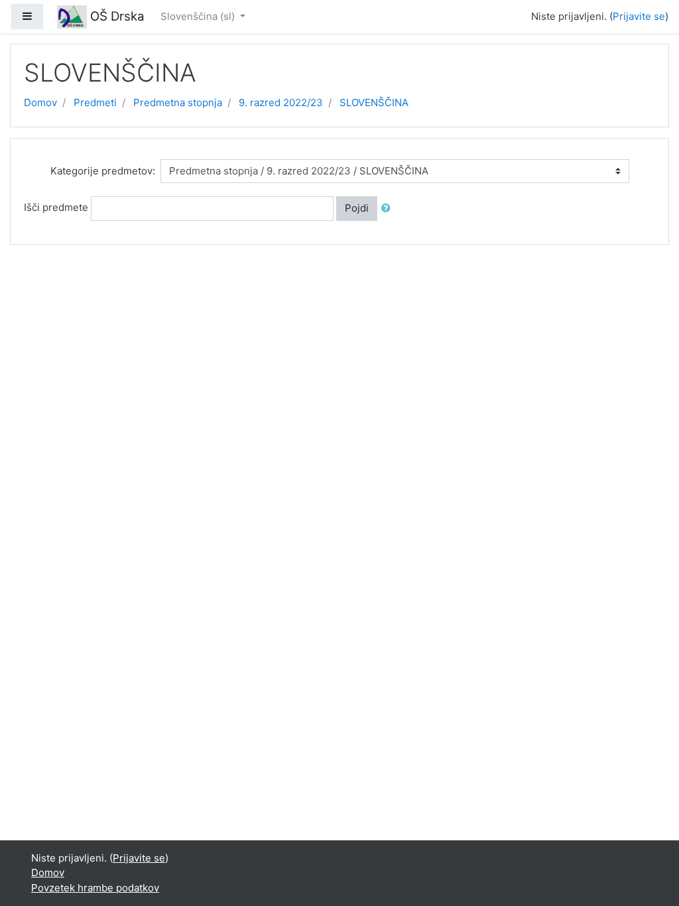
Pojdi (357, 208)
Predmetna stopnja (177, 102)
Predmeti (95, 102)
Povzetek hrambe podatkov (95, 887)
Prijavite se (639, 16)
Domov (40, 102)
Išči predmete (56, 207)
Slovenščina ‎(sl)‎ (198, 16)
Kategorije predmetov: (102, 170)
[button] (388, 208)
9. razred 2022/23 (281, 102)
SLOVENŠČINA (374, 102)
